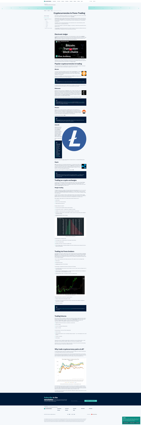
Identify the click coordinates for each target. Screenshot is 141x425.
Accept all (137, 422)
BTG (81, 81)
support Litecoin (64, 159)
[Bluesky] (74, 414)
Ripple (46, 26)
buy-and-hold (58, 391)
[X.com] (71, 414)
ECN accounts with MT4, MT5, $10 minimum (50, 4)
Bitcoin (47, 21)
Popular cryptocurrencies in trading (48, 19)
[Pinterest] (69, 414)
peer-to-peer (62, 19)
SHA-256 (59, 134)
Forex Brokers (54, 1)
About (81, 1)
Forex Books (66, 1)
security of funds (73, 61)
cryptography (72, 16)
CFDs (72, 254)
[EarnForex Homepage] (47, 1)
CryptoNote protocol (69, 111)
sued (78, 174)
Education (75, 1)
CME (78, 318)
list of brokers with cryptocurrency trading (66, 308)
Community (71, 1)
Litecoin (47, 25)
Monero (56, 109)
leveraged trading (59, 185)
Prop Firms (62, 1)
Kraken (58, 183)
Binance (65, 320)
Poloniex (56, 183)
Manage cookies (132, 422)
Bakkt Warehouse (75, 319)
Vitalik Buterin (67, 90)
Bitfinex (84, 182)
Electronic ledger (47, 17)
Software (78, 1)
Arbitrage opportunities (59, 215)
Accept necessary (126, 422)
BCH (78, 81)
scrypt (56, 134)
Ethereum (47, 22)
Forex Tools (58, 1)
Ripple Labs (72, 165)
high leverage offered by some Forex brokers (65, 191)
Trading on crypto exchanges (48, 28)
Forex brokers (56, 253)
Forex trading (57, 28)
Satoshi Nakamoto (74, 71)
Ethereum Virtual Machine (66, 94)
